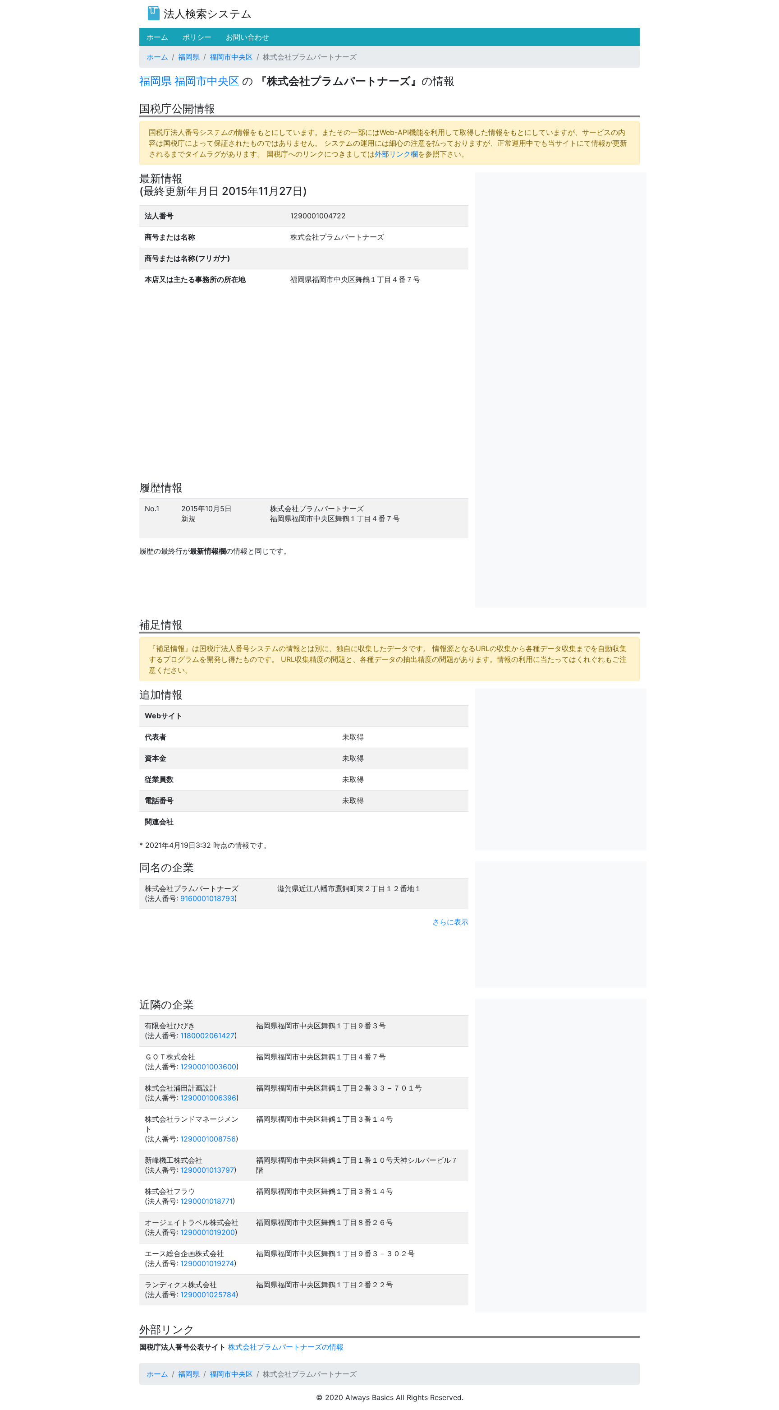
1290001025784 (208, 1294)
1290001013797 (207, 1169)
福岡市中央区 (231, 56)
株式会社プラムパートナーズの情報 (286, 1346)
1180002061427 (207, 1035)
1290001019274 (207, 1263)
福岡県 (189, 56)
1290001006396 (208, 1097)
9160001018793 (207, 898)
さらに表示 (450, 921)
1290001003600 (208, 1066)
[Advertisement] (561, 235)
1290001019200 (207, 1232)
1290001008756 (208, 1138)
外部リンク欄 (396, 153)
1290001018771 (206, 1201)
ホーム (157, 56)
